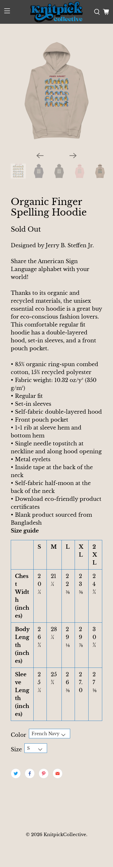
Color (18, 735)
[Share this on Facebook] (30, 773)
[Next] (73, 156)
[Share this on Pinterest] (44, 773)
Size (16, 749)
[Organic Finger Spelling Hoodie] (57, 91)
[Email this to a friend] (58, 773)
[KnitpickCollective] (56, 11)
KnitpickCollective (65, 834)
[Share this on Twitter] (16, 773)
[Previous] (40, 156)
